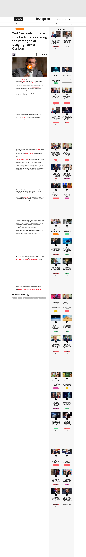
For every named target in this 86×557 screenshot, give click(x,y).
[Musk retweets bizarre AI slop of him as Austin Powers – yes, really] (67, 185)
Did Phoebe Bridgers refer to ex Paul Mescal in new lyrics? (67, 175)
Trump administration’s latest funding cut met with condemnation (67, 460)
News (21, 23)
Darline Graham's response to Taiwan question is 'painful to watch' (55, 480)
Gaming (27, 23)
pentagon (15, 297)
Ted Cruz (24, 79)
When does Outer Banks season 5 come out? (56, 535)
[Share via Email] (46, 54)
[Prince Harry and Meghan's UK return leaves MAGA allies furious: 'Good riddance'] (56, 221)
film (67, 388)
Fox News (25, 82)
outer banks (56, 541)
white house (56, 46)
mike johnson (67, 428)
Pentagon (38, 149)
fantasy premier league (67, 83)
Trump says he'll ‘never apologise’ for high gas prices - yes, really (55, 248)
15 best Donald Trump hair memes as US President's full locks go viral (56, 175)
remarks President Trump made (31, 259)
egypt (67, 331)
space (67, 273)
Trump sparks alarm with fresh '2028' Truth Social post (55, 499)
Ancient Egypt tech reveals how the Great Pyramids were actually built (67, 326)
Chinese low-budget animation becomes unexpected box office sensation (67, 383)
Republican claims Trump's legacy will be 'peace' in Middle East (55, 269)
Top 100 (15, 23)
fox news (31, 297)
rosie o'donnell (56, 408)
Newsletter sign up (63, 19)
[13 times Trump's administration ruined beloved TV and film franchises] (56, 34)
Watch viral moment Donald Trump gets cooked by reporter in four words (67, 155)
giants (67, 234)
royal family (56, 234)
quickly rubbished (29, 153)
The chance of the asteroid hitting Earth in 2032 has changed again (56, 423)
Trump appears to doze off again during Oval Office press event (67, 98)
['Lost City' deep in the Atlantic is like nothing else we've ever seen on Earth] (67, 395)
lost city (67, 408)
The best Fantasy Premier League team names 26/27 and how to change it (67, 78)
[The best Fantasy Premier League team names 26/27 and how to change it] (67, 69)
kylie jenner (56, 388)
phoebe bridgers (67, 178)
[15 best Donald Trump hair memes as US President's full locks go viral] (56, 167)
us (23, 297)
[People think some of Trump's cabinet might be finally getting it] (56, 185)
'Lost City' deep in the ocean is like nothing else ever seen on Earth (67, 403)
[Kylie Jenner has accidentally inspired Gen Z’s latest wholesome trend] (56, 374)
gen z (56, 311)
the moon (56, 331)
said (38, 87)
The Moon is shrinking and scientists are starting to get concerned (55, 326)
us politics (67, 159)
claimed (26, 197)
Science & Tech (41, 23)
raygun (56, 83)
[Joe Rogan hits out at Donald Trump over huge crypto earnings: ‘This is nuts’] (67, 110)
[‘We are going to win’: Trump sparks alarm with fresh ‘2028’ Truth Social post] (55, 491)
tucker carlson (20, 29)
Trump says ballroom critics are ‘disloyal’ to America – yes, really (56, 346)
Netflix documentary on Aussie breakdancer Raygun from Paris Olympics (56, 78)
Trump (33, 23)
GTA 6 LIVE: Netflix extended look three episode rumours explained (67, 42)
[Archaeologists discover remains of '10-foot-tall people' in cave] (67, 221)
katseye (67, 484)
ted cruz (36, 297)
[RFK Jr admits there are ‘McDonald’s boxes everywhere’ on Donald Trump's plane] (56, 146)
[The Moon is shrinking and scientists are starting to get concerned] (56, 318)
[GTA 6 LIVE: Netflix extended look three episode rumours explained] (67, 34)
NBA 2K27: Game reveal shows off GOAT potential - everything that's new (67, 536)
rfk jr (56, 159)
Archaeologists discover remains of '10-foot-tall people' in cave (67, 229)
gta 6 (67, 46)
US (21, 81)
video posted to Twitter (22, 159)
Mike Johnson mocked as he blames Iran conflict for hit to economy (67, 423)
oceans (67, 254)
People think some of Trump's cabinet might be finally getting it (55, 193)
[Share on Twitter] (44, 54)
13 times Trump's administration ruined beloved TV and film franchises (55, 42)
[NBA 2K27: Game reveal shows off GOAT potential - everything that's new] (67, 527)
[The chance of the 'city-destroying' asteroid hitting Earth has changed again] (56, 415)
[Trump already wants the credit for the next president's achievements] (55, 90)
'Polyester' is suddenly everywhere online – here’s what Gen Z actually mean (56, 305)
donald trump (55, 102)
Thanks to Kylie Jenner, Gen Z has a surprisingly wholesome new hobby (55, 383)
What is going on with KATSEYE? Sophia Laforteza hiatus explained (67, 480)
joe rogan (67, 122)
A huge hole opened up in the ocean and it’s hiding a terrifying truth (67, 249)
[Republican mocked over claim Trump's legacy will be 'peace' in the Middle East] (56, 261)
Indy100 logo (43, 19)
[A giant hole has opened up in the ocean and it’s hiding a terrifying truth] (67, 241)
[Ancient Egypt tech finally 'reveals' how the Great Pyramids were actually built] (67, 318)
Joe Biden (34, 87)
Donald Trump (55, 254)
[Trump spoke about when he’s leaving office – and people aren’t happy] (55, 451)
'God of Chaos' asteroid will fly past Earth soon (67, 268)
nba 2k (67, 541)
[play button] (29, 67)
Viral (49, 23)
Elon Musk (67, 198)
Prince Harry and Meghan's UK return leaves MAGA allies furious (55, 229)
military (24, 81)
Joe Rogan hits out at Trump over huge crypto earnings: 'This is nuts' (67, 118)
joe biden (20, 297)
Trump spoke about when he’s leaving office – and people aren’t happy (56, 460)
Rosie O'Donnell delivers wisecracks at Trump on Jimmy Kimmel (56, 403)
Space (56, 428)
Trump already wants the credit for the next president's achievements (56, 99)
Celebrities (55, 23)
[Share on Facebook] (42, 54)
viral (56, 178)
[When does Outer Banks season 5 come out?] (56, 527)
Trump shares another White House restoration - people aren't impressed (67, 346)
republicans (56, 484)
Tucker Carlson (35, 82)
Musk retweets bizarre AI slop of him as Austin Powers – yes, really (67, 194)
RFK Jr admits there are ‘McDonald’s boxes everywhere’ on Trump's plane (55, 154)
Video (61, 23)
